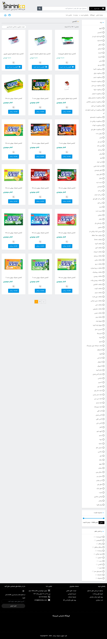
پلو (101, 158)
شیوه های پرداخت (98, 594)
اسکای (100, 45)
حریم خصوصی (72, 594)
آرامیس (99, 32)
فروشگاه (92, 15)
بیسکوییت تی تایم (96, 106)
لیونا (100, 439)
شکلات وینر (99, 317)
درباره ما (75, 15)
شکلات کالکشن (97, 284)
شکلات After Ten (97, 235)
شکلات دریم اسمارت (96, 268)
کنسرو (100, 382)
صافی (101, 522)
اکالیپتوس (99, 540)
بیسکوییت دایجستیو (96, 117)
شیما (100, 337)
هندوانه (100, 578)
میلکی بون (99, 472)
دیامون (100, 227)
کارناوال (100, 362)
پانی (100, 138)
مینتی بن (99, 476)
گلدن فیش (99, 415)
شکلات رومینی (98, 276)
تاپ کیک (99, 162)
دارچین (100, 557)
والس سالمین (98, 497)
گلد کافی (99, 411)
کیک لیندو (99, 403)
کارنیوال (99, 366)
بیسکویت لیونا (98, 90)
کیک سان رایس (97, 395)
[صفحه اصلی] (14, 5)
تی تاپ (100, 191)
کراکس (100, 378)
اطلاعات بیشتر (67, 112)
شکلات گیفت (98, 288)
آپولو (100, 28)
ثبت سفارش (99, 600)
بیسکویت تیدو (98, 77)
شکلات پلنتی (98, 260)
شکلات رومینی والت (96, 280)
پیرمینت (99, 551)
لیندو (100, 435)
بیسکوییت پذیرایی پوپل (95, 98)
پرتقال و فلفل (98, 547)
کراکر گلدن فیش (97, 374)
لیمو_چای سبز (98, 571)
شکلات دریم (98, 264)
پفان (100, 154)
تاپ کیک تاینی (98, 166)
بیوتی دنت (99, 133)
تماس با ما (69, 15)
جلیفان (100, 215)
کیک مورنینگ (98, 407)
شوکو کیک (99, 321)
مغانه (100, 460)
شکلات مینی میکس (96, 301)
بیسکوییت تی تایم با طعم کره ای (94, 111)
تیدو (100, 207)
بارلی (100, 61)
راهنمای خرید (84, 15)
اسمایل (100, 49)
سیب (100, 561)
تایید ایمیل (13, 606)
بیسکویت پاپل (98, 73)
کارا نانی (99, 358)
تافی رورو (99, 174)
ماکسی (100, 452)
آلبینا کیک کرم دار (97, 36)
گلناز (100, 427)
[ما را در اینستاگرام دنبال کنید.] (23, 591)
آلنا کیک (99, 41)
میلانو (100, 468)
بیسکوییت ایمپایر (97, 94)
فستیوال (99, 350)
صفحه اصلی (99, 15)
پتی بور (100, 142)
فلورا (100, 354)
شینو (100, 342)
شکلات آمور (98, 248)
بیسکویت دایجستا (97, 81)
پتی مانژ (99, 146)
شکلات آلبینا (98, 244)
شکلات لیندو (98, 293)
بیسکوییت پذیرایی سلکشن (94, 102)
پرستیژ (100, 150)
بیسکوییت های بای (96, 129)
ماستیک (99, 575)
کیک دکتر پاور (98, 390)
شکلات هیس (98, 313)
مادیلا (100, 444)
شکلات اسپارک (98, 252)
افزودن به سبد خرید (65, 67)
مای (101, 456)
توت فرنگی (99, 554)
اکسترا (100, 53)
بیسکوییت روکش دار (96, 121)
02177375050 (43, 597)
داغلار (100, 219)
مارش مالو (99, 448)
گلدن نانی (99, 423)
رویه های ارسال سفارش (96, 597)
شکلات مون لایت (97, 297)
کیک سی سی (98, 399)
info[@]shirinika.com (40, 600)
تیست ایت (99, 211)
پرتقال (100, 544)
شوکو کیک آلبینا (97, 325)
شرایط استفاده (72, 597)
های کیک (99, 488)
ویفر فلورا (99, 505)
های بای (99, 484)
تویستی (99, 186)
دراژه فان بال (98, 223)
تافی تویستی (98, 170)
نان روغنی (99, 480)
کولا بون (99, 386)
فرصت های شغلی (71, 591)
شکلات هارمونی (97, 309)
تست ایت (99, 182)
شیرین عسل (98, 329)
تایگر (100, 178)
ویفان (100, 501)
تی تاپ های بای (97, 199)
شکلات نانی (98, 305)
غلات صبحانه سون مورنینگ (94, 346)
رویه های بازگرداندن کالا (69, 600)
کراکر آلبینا (99, 370)
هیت (100, 492)
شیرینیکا (99, 333)
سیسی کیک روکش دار (95, 231)
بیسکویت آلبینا (98, 69)
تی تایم (100, 203)
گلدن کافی (99, 419)
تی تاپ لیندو (98, 195)
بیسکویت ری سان (97, 85)
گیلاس (100, 564)
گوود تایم (99, 431)
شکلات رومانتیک (97, 272)
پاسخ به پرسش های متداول (95, 591)
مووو (100, 464)
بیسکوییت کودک (97, 125)
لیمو (100, 568)
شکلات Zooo (98, 240)
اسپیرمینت (99, 537)
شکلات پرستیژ (98, 256)
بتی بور (100, 65)
